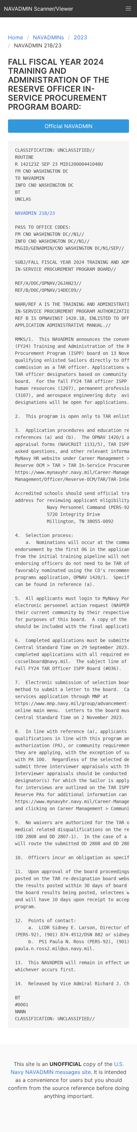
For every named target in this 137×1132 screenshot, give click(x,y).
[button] (128, 8)
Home (15, 37)
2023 (80, 37)
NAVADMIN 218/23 (35, 213)
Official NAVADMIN (68, 126)
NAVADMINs (48, 37)
